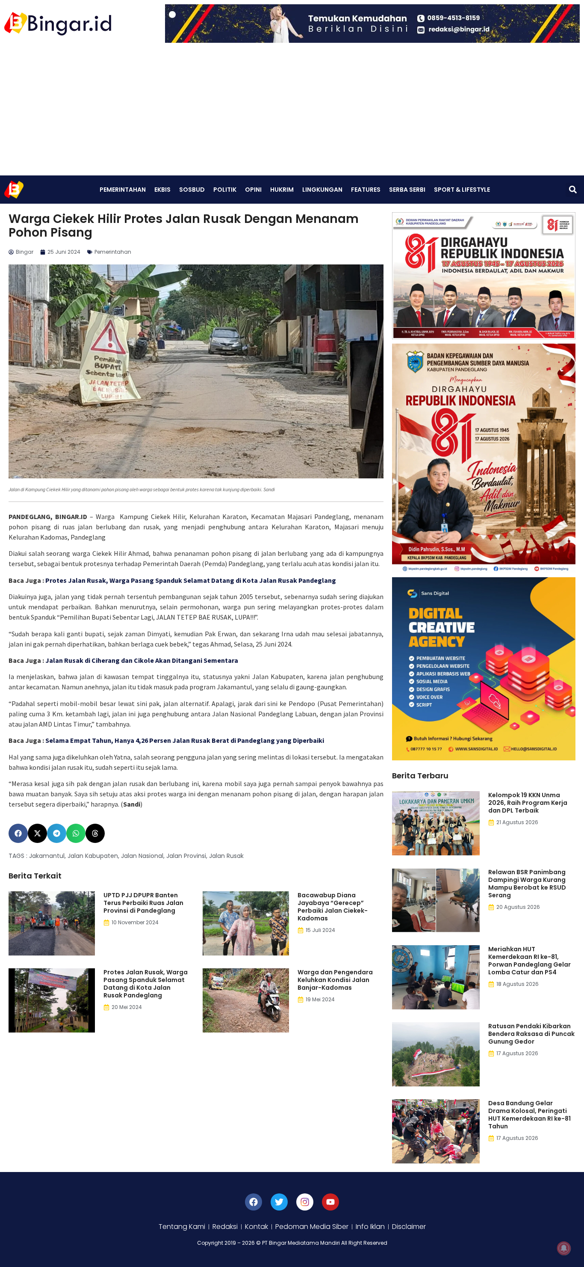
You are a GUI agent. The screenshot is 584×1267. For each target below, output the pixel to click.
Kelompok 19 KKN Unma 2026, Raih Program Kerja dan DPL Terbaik (527, 803)
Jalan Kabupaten (93, 856)
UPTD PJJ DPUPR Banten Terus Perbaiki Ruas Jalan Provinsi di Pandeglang (143, 903)
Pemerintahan (123, 189)
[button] (573, 190)
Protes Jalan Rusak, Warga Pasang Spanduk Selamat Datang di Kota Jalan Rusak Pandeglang (190, 580)
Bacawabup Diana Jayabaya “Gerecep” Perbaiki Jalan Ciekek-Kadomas (333, 907)
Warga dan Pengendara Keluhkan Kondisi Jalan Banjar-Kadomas (335, 980)
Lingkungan (322, 189)
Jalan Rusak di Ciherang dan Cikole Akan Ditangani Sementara (141, 660)
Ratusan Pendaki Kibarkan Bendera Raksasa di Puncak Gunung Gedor (531, 1034)
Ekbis (162, 189)
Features (365, 189)
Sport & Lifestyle (462, 189)
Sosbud (192, 189)
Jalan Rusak (226, 856)
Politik (224, 189)
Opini (253, 189)
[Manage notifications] (564, 1248)
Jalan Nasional (142, 856)
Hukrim (282, 189)
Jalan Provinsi (186, 856)
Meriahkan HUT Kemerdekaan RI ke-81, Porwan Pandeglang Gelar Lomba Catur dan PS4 (529, 960)
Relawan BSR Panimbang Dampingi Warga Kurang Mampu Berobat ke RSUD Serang (527, 883)
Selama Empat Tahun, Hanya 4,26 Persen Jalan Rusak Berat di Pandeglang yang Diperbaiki (184, 740)
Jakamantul (47, 856)
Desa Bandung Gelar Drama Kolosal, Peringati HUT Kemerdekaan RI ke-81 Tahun (529, 1115)
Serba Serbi (407, 189)
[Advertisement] (292, 111)
